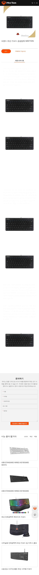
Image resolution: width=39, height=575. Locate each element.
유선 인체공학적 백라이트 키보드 (13, 517)
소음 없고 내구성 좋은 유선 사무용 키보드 (16, 569)
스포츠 (26, 436)
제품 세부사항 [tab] (19, 60)
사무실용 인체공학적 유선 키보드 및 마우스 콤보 (19, 543)
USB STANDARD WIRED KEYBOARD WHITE (15, 464)
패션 (31, 436)
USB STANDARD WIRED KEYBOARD (15, 491)
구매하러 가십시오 (20, 51)
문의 (6, 51)
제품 (35, 436)
